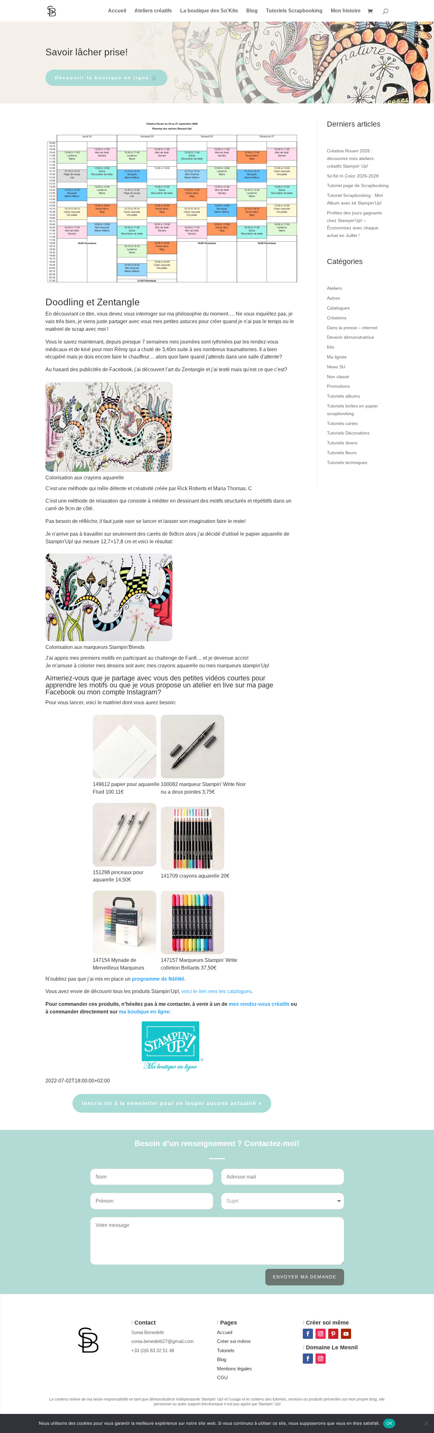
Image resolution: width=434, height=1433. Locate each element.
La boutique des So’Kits (209, 11)
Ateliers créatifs (153, 11)
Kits (330, 347)
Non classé (338, 376)
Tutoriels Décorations (348, 432)
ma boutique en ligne (144, 1011)
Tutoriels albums (343, 396)
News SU (336, 366)
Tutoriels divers (342, 442)
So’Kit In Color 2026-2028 (353, 175)
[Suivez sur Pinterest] (333, 1334)
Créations (336, 317)
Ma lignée (337, 356)
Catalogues (338, 307)
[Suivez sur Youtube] (346, 1334)
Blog (252, 11)
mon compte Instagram (122, 692)
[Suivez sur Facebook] (308, 1334)
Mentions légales (234, 1368)
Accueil (117, 11)
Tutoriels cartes (342, 423)
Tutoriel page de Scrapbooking (358, 185)
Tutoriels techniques (347, 462)
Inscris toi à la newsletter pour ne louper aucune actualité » (172, 1103)
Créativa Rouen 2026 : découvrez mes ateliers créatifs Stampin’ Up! (350, 158)
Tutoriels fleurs (341, 452)
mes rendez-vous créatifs (259, 1004)
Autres (333, 298)
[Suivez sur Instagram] (320, 1334)
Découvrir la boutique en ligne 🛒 (106, 77)
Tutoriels (225, 1350)
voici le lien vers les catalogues (216, 991)
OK (389, 1423)
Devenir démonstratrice (350, 337)
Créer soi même (234, 1341)
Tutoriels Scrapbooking (294, 11)
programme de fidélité (158, 979)
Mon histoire (346, 11)
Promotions (338, 386)
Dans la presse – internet (352, 327)
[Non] (426, 1423)
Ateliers (334, 288)
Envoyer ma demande (304, 1276)
